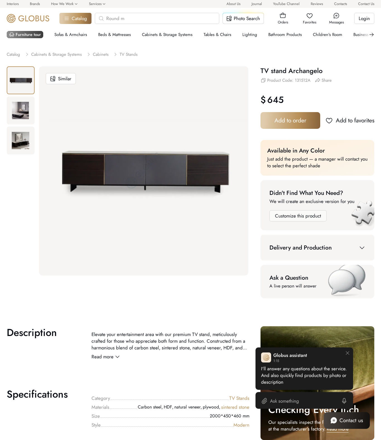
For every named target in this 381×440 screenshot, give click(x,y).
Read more (102, 356)
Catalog (79, 18)
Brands (35, 3)
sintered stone (235, 407)
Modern (241, 425)
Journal (257, 3)
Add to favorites (355, 120)
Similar (64, 78)
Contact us (351, 420)
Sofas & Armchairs (70, 35)
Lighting (249, 35)
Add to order (290, 120)
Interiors (13, 3)
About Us (233, 3)
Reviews (317, 3)
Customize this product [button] (298, 215)
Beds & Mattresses (114, 35)
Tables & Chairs (217, 35)
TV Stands (239, 398)
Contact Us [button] (366, 3)
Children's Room (327, 35)
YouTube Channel (286, 3)
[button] (282, 15)
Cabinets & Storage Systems (167, 35)
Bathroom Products (285, 35)
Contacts (340, 3)
